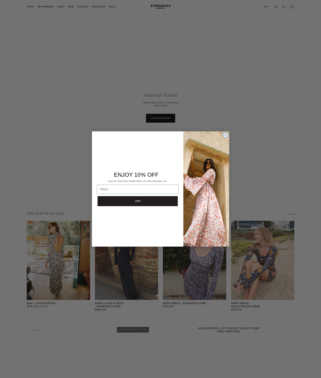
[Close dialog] (225, 135)
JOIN (137, 201)
